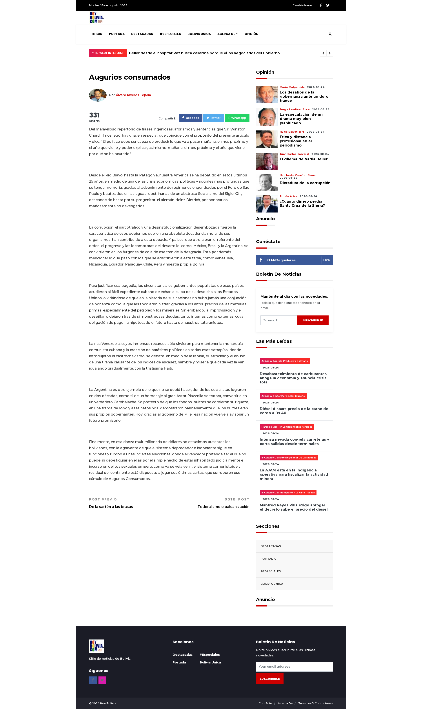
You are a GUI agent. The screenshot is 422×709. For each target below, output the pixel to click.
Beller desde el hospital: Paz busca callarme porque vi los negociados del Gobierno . (205, 53)
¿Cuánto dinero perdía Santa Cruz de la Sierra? (302, 203)
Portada (117, 34)
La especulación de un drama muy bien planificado (301, 118)
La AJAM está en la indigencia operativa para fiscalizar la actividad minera (294, 474)
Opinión (251, 34)
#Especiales (170, 34)
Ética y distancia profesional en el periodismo (296, 141)
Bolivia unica (199, 34)
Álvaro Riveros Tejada (133, 95)
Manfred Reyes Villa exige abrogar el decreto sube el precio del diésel (294, 507)
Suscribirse (313, 320)
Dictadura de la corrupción (305, 183)
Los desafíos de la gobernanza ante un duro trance (304, 96)
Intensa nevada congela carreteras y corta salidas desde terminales (294, 441)
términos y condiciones (315, 703)
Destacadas (142, 34)
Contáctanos (302, 5)
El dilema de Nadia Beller (304, 159)
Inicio (97, 34)
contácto (266, 703)
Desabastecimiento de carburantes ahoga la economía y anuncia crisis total (293, 378)
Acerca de (226, 34)
